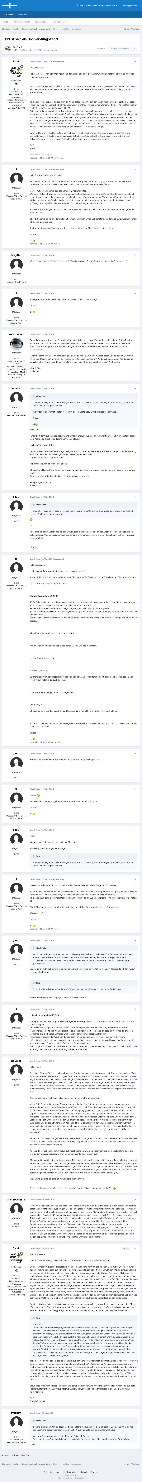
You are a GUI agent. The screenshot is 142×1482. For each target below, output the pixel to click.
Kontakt (84, 1472)
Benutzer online (60, 22)
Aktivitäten (22, 15)
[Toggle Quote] (34, 396)
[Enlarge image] (33, 240)
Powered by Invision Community (71, 1478)
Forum (5, 22)
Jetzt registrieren (129, 5)
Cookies (94, 1472)
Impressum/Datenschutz (68, 1472)
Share (102, 48)
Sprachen (48, 1472)
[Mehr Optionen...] (135, 61)
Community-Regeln (21, 22)
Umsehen (9, 15)
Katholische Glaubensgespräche (43, 50)
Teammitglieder (41, 22)
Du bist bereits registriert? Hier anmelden (96, 6)
